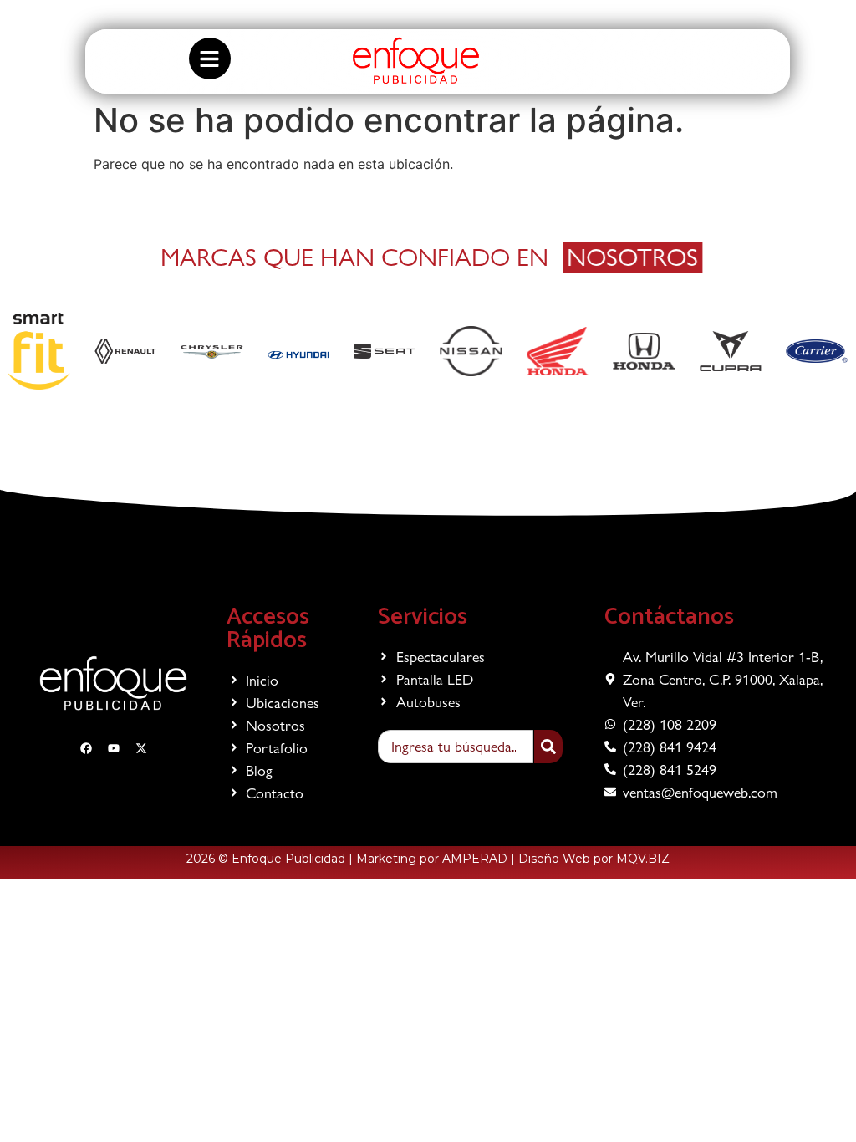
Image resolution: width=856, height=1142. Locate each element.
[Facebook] (733, 18)
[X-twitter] (782, 18)
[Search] (548, 746)
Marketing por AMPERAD (431, 858)
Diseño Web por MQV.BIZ (594, 858)
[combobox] (455, 746)
